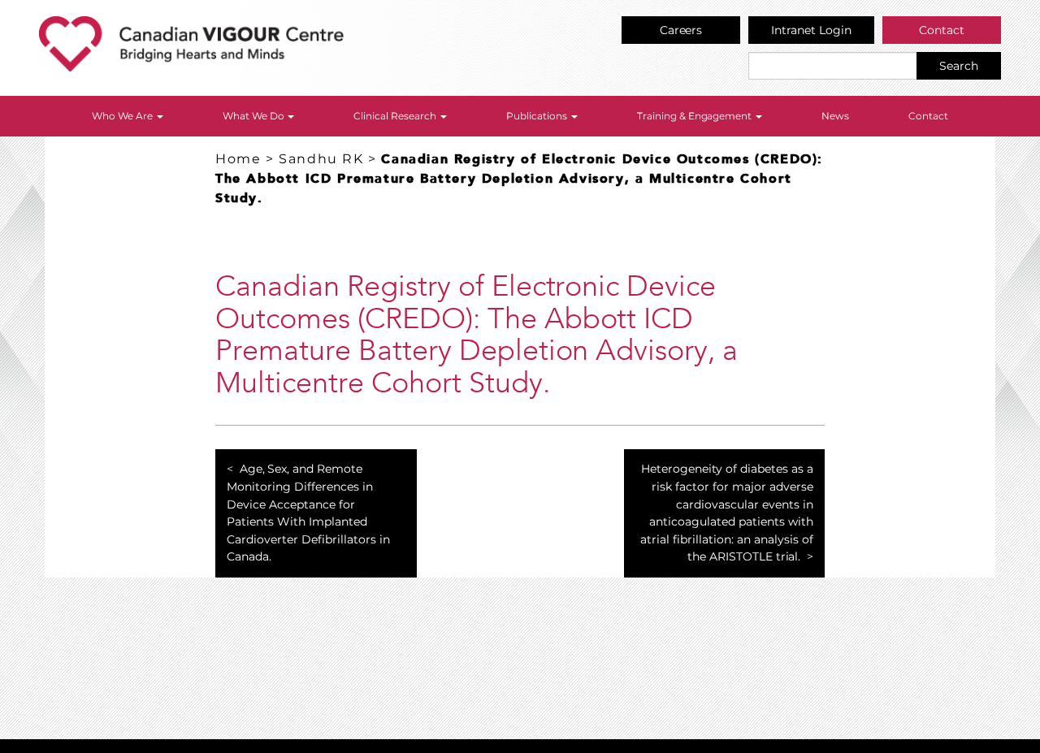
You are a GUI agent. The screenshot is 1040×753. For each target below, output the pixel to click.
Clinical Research (396, 116)
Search (958, 65)
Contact (941, 30)
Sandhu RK (321, 159)
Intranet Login (811, 30)
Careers (681, 30)
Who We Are (123, 116)
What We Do (255, 116)
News (835, 116)
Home (238, 159)
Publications (538, 116)
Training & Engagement (696, 116)
